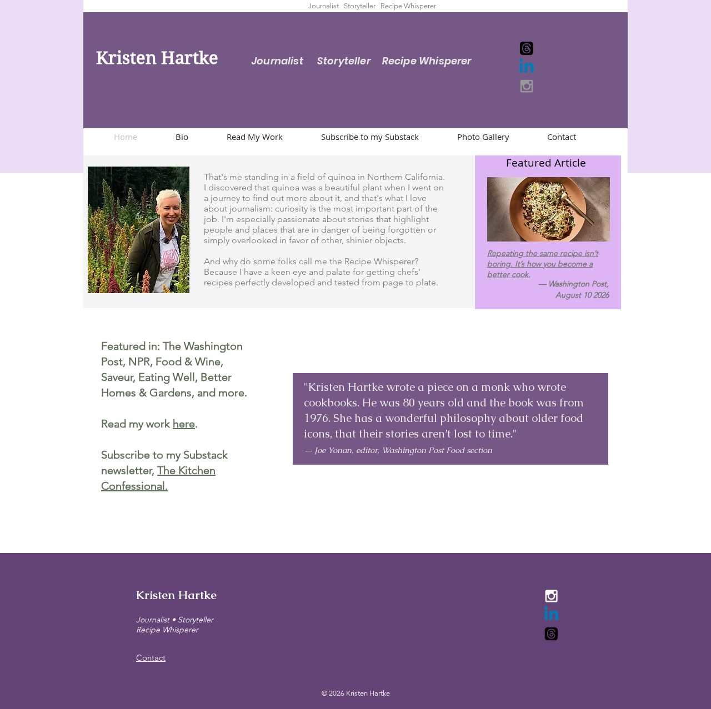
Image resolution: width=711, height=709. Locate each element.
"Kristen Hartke (343, 387)
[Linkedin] (526, 67)
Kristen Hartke (176, 594)
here (184, 423)
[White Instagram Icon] (551, 596)
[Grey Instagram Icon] (526, 86)
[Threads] (526, 48)
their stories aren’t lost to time (434, 433)
